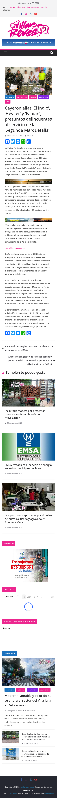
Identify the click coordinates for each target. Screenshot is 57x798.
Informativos (22, 97)
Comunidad (10, 97)
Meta (7, 102)
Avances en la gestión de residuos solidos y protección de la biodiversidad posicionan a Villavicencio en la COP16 (30, 360)
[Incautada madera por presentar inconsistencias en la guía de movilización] (28, 380)
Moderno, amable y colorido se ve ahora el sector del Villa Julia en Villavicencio (28, 700)
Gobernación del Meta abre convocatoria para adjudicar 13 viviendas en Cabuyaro (35, 754)
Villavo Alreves (30, 710)
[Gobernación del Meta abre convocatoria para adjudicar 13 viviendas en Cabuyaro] (10, 756)
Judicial (33, 97)
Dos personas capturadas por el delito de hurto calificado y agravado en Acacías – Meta (28, 519)
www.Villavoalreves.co (15, 248)
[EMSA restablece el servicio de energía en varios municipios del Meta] (28, 434)
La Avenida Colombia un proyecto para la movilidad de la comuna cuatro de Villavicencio (31, 8)
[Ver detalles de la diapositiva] (28, 42)
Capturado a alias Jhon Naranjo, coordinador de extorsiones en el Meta (29, 348)
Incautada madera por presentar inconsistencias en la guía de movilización (25, 414)
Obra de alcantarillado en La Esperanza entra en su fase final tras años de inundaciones (35, 737)
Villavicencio (44, 690)
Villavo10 (30, 136)
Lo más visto (43, 97)
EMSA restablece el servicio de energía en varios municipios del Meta (28, 466)
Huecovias (20, 690)
